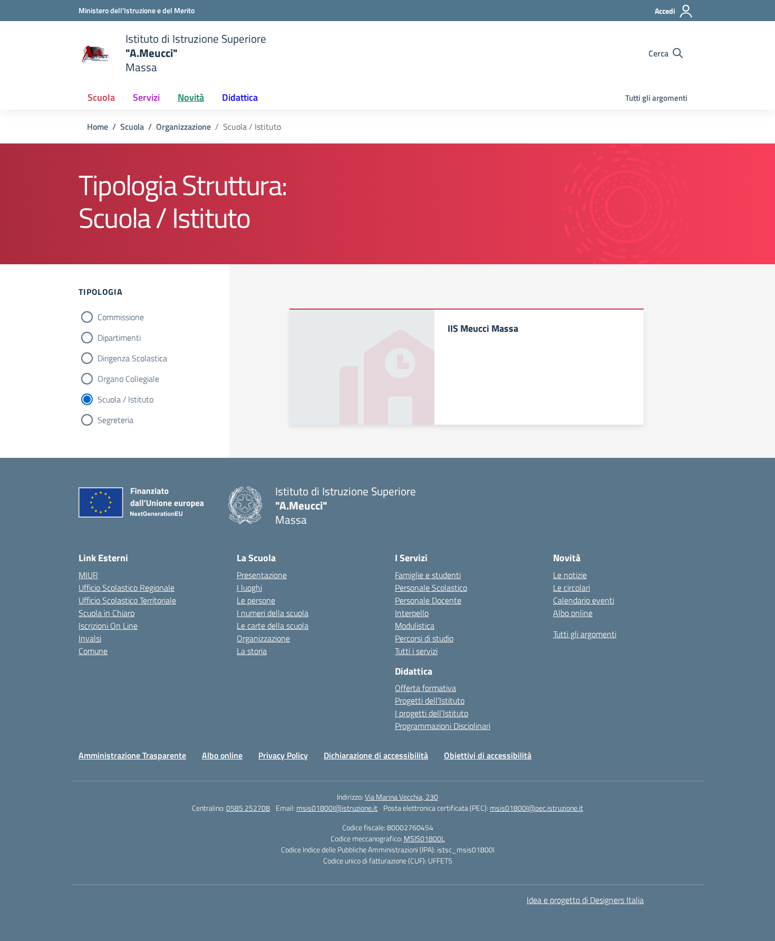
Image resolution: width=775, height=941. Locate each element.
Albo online (573, 613)
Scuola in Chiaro (106, 613)
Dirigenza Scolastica (132, 358)
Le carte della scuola (272, 625)
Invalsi (90, 638)
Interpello (412, 613)
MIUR (88, 575)
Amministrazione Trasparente (132, 755)
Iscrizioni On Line (108, 625)
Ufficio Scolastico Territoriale (127, 600)
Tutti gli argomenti (656, 98)
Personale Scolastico (431, 587)
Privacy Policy (283, 755)
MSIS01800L (424, 838)
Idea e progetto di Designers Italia (585, 900)
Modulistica (414, 625)
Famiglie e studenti (428, 575)
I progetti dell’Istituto (431, 713)
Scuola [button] (101, 97)
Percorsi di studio (424, 638)
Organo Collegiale (128, 378)
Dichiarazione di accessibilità (376, 755)
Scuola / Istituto (125, 399)
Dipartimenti (119, 337)
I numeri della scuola (272, 613)
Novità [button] (191, 97)
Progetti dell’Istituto (429, 700)
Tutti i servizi (416, 651)
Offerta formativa (425, 687)
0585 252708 (248, 807)
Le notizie (570, 575)
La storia (252, 651)
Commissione (121, 317)
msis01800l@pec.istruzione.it (536, 807)
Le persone (256, 600)
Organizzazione (263, 638)
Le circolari (571, 587)
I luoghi (249, 587)
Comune (93, 651)
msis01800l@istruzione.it (336, 807)
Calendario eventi (583, 600)
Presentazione (262, 575)
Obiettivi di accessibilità (487, 755)
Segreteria (115, 420)
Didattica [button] (240, 97)
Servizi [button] (146, 97)
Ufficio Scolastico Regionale (127, 587)
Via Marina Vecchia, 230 (401, 796)
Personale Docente (428, 600)
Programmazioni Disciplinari (442, 725)
